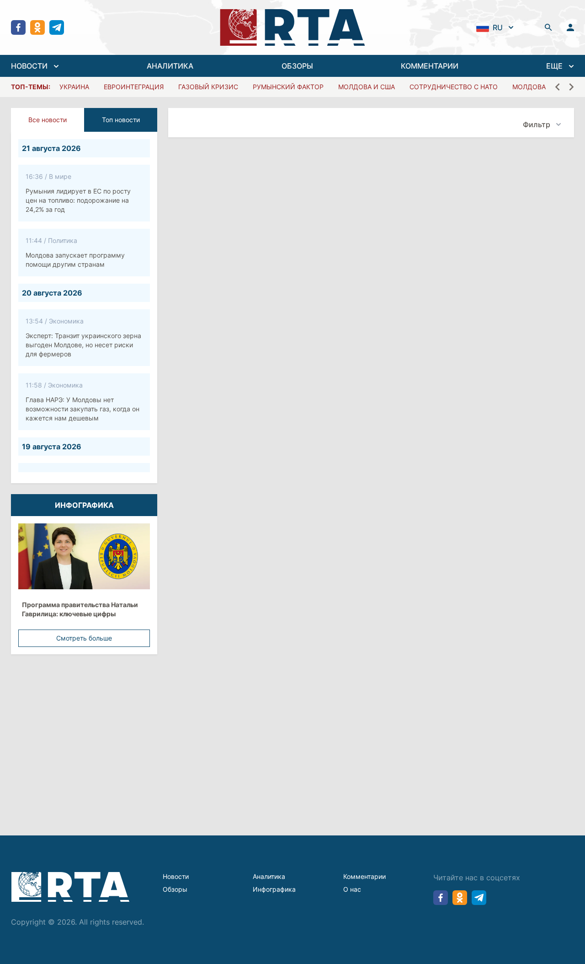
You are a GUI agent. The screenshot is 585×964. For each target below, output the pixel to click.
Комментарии (364, 876)
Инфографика (274, 889)
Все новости (47, 120)
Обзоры (175, 889)
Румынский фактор (288, 87)
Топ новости (121, 120)
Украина (74, 87)
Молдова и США (366, 87)
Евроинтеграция (134, 87)
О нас (352, 889)
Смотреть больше (84, 638)
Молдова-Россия (544, 87)
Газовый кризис (208, 87)
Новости (176, 876)
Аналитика (269, 876)
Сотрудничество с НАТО (454, 87)
